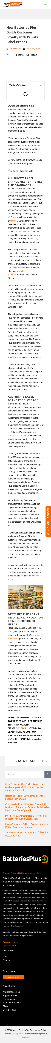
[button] (41, 85)
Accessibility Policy (9, 946)
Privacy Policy (18, 1034)
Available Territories (12, 1002)
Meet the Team (9, 1010)
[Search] (47, 774)
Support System (10, 995)
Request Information (30, 873)
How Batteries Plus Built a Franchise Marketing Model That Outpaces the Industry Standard (24, 787)
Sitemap (6, 960)
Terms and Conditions (10, 942)
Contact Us (15, 873)
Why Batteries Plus (11, 992)
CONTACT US (23, 728)
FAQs (5, 956)
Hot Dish (25, 1037)
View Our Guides (13, 977)
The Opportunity (10, 999)
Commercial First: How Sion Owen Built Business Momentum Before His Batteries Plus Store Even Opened (27, 807)
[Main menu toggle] (45, 5)
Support (6, 873)
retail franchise (27, 231)
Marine (13, 221)
